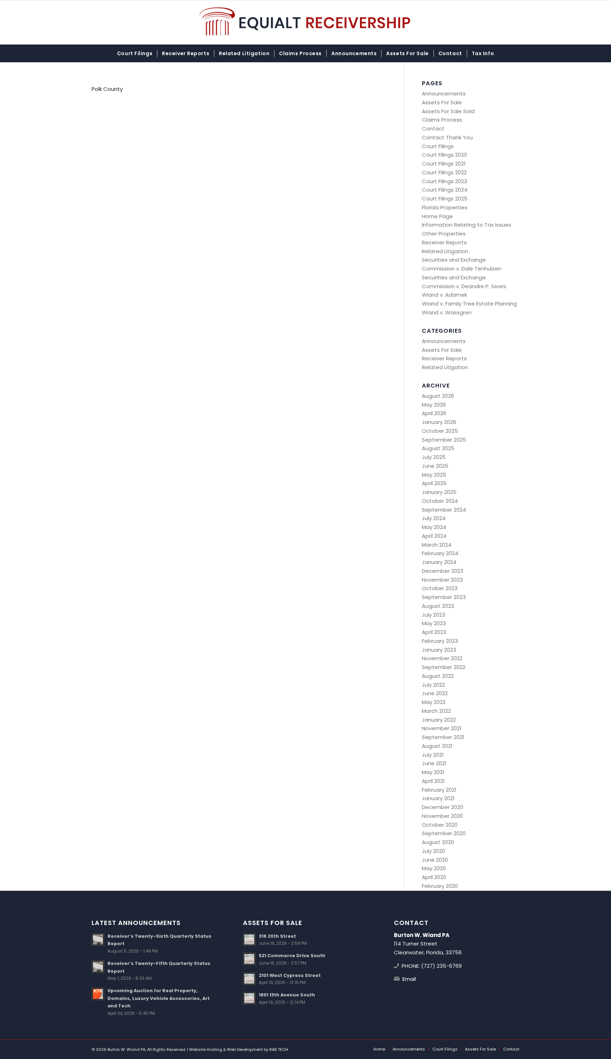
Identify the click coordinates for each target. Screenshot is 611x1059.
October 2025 (440, 431)
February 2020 (440, 886)
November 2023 (442, 579)
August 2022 (438, 676)
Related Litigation (445, 251)
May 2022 (434, 702)
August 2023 (438, 606)
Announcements (444, 93)
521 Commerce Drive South (292, 956)
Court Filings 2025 (444, 198)
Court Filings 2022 (444, 172)
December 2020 (442, 807)
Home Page (437, 216)
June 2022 (435, 693)
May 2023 (434, 623)
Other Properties (444, 233)
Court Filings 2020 (444, 154)
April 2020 (434, 877)
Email (409, 979)
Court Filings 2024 (444, 189)
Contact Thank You (447, 137)
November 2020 (442, 816)
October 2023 (440, 588)
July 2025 (434, 457)
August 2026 (438, 396)
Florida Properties (444, 207)
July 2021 (433, 754)
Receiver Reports (444, 242)
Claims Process (442, 119)
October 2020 (440, 824)
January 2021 (438, 798)
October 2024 (440, 501)
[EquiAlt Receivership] (306, 22)
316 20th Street (277, 936)
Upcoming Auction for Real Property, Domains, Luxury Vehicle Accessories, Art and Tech (158, 998)
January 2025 (439, 492)
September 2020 (444, 833)
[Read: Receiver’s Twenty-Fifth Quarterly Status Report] (98, 966)
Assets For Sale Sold (448, 111)
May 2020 (434, 868)
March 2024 (437, 544)
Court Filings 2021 (444, 163)
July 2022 (433, 684)
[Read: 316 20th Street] (249, 939)
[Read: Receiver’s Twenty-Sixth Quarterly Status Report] (98, 939)
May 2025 (434, 474)
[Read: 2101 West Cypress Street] (249, 978)
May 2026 (434, 404)
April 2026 (434, 413)
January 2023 (439, 649)
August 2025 (438, 448)
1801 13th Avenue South (287, 995)
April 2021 (433, 781)
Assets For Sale (442, 102)
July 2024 (434, 518)
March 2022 (436, 711)
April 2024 (434, 536)
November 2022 (442, 658)
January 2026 (439, 422)
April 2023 (434, 632)
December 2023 (442, 571)
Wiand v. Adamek (444, 294)
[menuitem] (134, 53)
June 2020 (435, 859)
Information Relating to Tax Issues (466, 224)
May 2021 (433, 772)
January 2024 (439, 562)
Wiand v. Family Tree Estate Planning (469, 303)
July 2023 (433, 614)
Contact (433, 128)
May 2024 (434, 527)
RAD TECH (278, 1049)
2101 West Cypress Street (290, 975)
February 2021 (439, 789)
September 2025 (444, 439)
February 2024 (440, 553)
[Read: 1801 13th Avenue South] (249, 998)
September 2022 (443, 667)
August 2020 (438, 842)
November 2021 (441, 728)
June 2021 (434, 763)
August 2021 (437, 746)
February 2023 (440, 641)
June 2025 (435, 466)
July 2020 (433, 851)
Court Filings (438, 146)
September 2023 (444, 597)
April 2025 (434, 483)
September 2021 (443, 737)
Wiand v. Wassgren (447, 312)
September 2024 (444, 509)
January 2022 (439, 719)
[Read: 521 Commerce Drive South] (249, 959)
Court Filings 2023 (444, 181)
